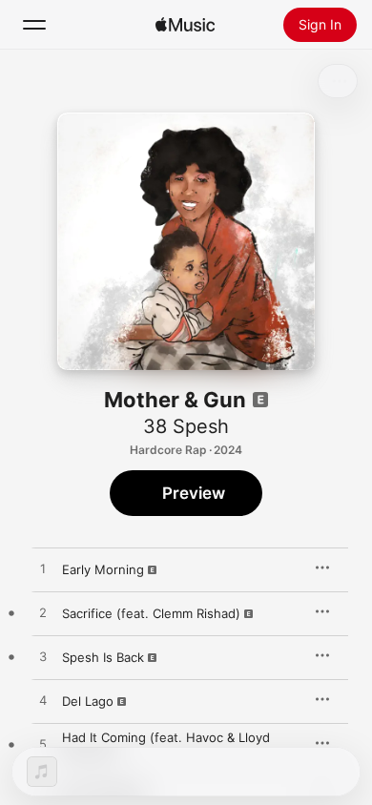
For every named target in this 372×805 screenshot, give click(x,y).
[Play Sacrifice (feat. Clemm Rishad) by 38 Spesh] (43, 613)
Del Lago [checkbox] (88, 701)
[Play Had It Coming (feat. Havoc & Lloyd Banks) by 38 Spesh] (43, 744)
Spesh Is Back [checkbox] (103, 657)
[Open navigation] (34, 25)
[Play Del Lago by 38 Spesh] (43, 701)
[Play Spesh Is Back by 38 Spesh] (43, 657)
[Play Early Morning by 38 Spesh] (43, 569)
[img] (185, 24)
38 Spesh (186, 426)
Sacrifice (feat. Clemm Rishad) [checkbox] (151, 613)
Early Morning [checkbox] (103, 569)
